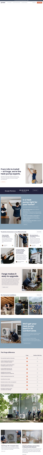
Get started (3, 181)
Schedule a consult (5, 287)
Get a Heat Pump (10, 2)
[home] (3, 2)
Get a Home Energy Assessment (16, 2)
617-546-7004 (34, 2)
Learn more (25, 224)
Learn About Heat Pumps (24, 2)
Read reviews (35, 190)
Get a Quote (39, 2)
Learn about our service (27, 343)
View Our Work (39, 231)
